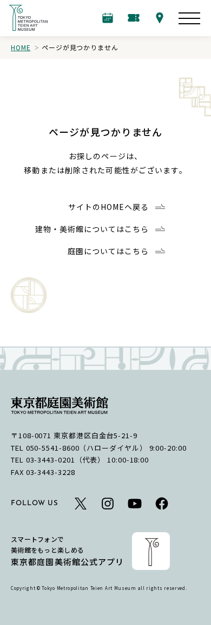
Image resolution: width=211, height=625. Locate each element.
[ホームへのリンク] (28, 18)
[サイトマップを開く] (189, 18)
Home (20, 47)
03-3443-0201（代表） (66, 459)
